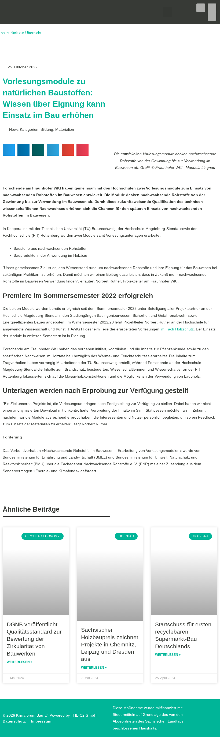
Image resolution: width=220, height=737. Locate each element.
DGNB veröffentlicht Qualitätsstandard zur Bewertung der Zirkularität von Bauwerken (34, 639)
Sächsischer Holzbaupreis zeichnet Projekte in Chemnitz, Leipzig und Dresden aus (109, 644)
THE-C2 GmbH (84, 715)
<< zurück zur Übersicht (20, 33)
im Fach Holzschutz (177, 329)
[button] (167, 12)
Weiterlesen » (19, 662)
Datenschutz (14, 721)
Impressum (41, 721)
